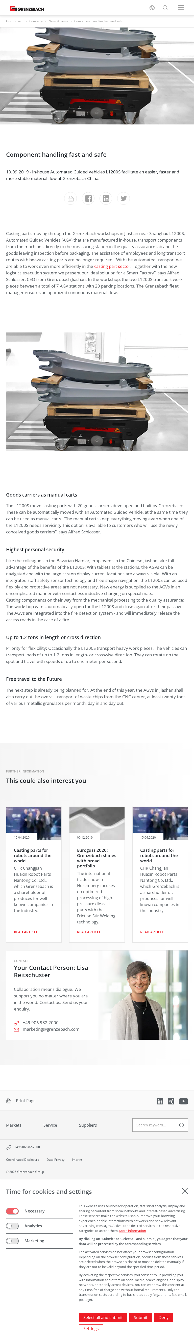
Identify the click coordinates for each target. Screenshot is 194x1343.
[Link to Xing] (171, 1101)
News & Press (58, 21)
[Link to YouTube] (183, 1101)
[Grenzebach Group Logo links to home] (25, 8)
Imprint (77, 1159)
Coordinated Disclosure (22, 1159)
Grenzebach (14, 21)
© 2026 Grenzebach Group (25, 1172)
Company (36, 21)
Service (50, 1125)
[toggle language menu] (152, 8)
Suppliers (88, 1125)
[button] (165, 7)
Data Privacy (55, 1159)
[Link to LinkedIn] (160, 1101)
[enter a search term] (182, 1125)
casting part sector (112, 266)
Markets (13, 1125)
